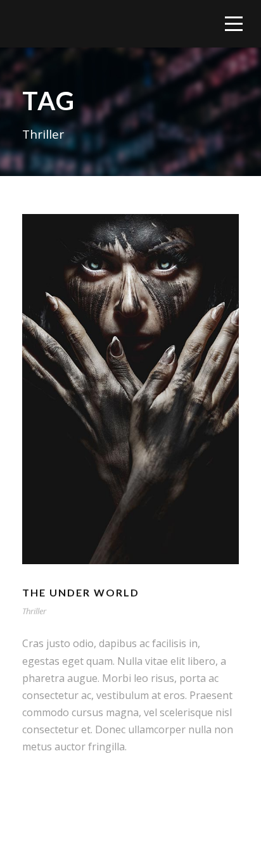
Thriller (34, 611)
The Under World (80, 592)
